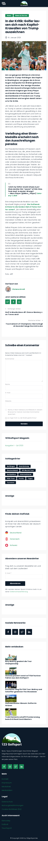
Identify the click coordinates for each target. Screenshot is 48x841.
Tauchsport (7, 828)
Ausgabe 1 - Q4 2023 (14, 445)
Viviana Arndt (18, 289)
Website (8, 401)
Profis (21, 478)
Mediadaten (7, 790)
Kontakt (5, 779)
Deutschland (12, 470)
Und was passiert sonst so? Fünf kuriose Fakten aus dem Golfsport (23, 676)
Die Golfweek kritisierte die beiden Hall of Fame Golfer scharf (23, 207)
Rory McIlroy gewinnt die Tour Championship (18, 662)
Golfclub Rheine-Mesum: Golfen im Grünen (20, 704)
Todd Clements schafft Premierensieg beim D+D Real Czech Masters (22, 718)
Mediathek (6, 786)
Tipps (30, 478)
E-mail (7, 393)
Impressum (7, 783)
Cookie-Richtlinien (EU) (11, 809)
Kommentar (9, 359)
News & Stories (21, 16)
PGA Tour (11, 478)
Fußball (5, 824)
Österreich (14, 539)
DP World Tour (28, 470)
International (25, 474)
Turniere (10, 483)
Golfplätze (11, 474)
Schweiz (13, 545)
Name (7, 384)
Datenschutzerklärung (19, 592)
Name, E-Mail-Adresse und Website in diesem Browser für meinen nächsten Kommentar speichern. (25, 412)
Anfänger (11, 466)
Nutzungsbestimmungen (12, 805)
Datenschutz (7, 802)
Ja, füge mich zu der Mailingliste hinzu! (21, 418)
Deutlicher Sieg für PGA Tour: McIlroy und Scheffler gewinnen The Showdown (23, 690)
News (9, 16)
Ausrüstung (24, 466)
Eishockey (6, 820)
